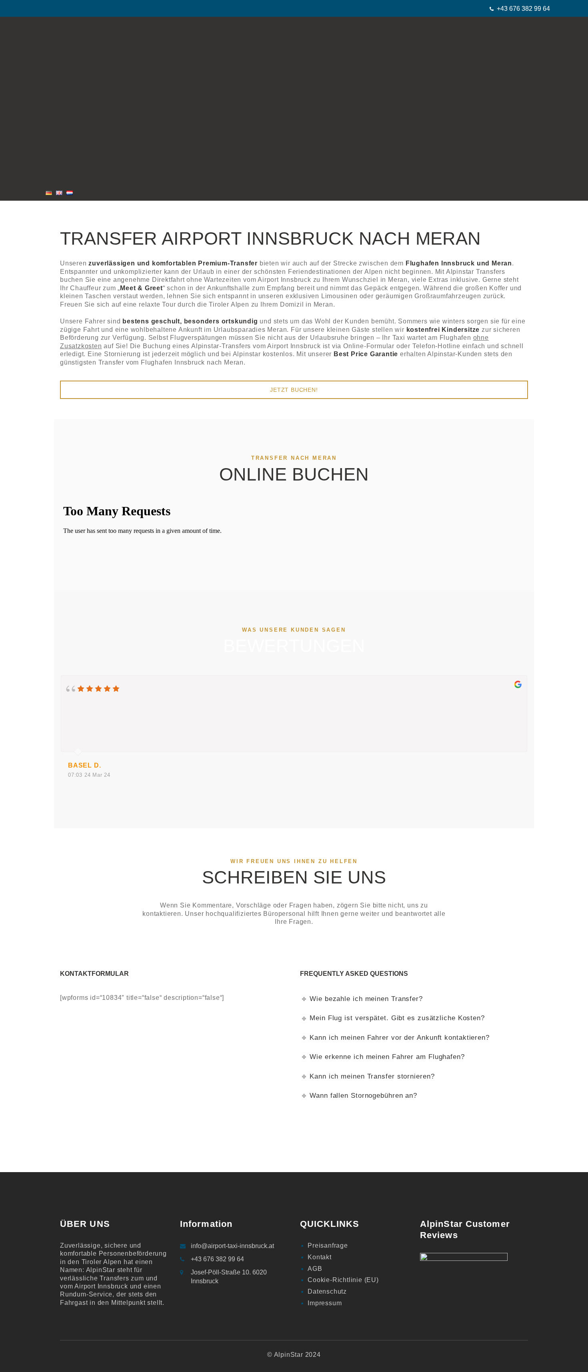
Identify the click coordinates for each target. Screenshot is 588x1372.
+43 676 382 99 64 (523, 8)
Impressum (325, 1303)
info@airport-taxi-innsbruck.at (232, 1245)
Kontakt (320, 1257)
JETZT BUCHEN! (294, 390)
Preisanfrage (328, 1245)
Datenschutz (327, 1291)
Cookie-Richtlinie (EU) (343, 1279)
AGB (315, 1268)
